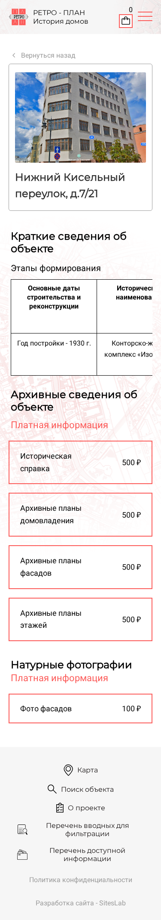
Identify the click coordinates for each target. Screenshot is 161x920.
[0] (126, 22)
